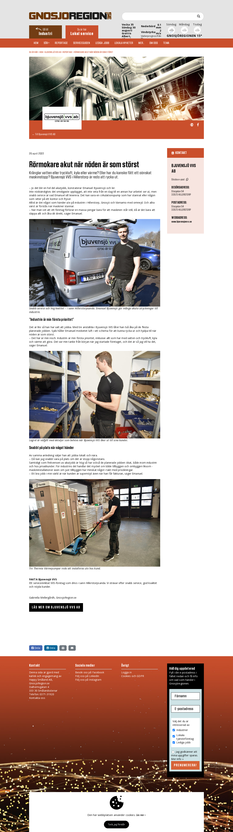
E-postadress (184, 709)
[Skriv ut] (63, 648)
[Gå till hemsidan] (191, 125)
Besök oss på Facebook (89, 672)
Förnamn (181, 696)
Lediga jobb (102, 43)
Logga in (126, 672)
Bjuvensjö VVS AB (53, 52)
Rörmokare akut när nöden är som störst (93, 52)
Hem (36, 43)
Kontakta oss (37, 698)
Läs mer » (141, 815)
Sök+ (47, 43)
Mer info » (177, 759)
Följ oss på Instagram (88, 679)
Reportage (61, 43)
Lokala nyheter (123, 43)
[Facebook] (198, 125)
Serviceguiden (81, 43)
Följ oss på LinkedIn (87, 676)
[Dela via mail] (72, 648)
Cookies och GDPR (132, 676)
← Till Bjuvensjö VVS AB (43, 134)
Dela (37, 648)
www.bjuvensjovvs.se (181, 221)
